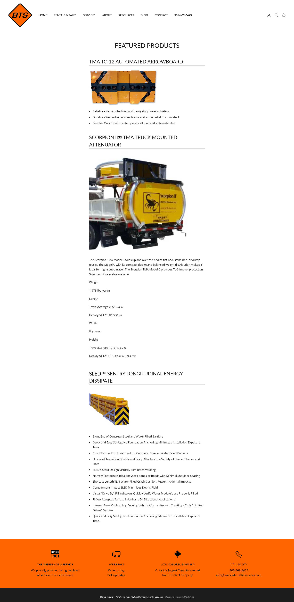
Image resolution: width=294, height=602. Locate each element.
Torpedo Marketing (185, 596)
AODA (118, 596)
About (107, 15)
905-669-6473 (239, 570)
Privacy (126, 596)
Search (111, 596)
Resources (126, 15)
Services (89, 15)
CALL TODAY (239, 564)
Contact (161, 15)
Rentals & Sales (65, 15)
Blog (144, 15)
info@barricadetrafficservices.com (239, 575)
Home (43, 15)
